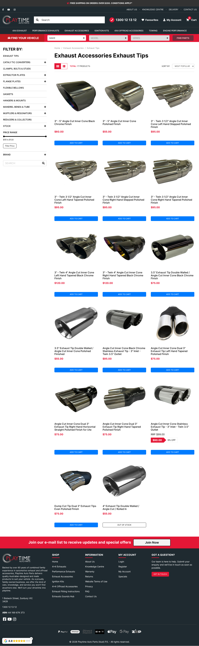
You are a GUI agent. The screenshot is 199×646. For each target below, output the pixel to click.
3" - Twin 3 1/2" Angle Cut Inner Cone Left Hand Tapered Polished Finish (74, 199)
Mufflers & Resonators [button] (17, 113)
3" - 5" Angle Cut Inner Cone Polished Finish (119, 123)
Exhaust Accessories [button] (77, 30)
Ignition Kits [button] (102, 30)
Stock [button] (7, 126)
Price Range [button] (10, 132)
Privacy (89, 586)
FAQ (87, 591)
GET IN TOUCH (160, 574)
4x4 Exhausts (59, 566)
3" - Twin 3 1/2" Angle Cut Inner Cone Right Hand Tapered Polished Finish (171, 199)
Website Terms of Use (96, 581)
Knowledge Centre (94, 566)
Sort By (166, 66)
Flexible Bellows (13, 87)
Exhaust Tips (11, 56)
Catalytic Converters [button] (16, 62)
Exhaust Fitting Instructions (66, 591)
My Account (124, 571)
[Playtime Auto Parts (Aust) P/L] (15, 20)
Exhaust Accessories (62, 576)
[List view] (64, 66)
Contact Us (91, 596)
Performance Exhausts (63, 571)
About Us (90, 561)
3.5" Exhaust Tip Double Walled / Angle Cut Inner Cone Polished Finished (73, 351)
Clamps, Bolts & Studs (17, 68)
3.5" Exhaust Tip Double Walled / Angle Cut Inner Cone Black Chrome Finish (172, 275)
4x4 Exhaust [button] (19, 30)
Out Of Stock (124, 525)
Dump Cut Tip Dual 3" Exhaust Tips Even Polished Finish (75, 507)
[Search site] (37, 19)
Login (121, 561)
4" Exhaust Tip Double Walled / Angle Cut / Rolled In (121, 507)
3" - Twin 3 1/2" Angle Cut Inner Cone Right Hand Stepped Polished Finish (123, 199)
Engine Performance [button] (175, 30)
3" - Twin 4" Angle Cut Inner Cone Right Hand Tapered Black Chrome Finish (123, 275)
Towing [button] (153, 30)
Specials (122, 576)
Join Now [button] (152, 542)
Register (122, 566)
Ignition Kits (58, 581)
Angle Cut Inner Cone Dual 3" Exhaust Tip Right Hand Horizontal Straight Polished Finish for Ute (74, 426)
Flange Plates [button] (12, 81)
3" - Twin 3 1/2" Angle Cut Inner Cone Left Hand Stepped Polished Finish (171, 124)
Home (55, 561)
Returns (89, 576)
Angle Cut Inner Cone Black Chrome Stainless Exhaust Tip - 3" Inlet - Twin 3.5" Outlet (124, 351)
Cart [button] (193, 19)
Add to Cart (76, 143)
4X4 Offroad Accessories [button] (128, 30)
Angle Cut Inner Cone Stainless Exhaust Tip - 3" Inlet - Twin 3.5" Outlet (170, 426)
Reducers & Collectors (17, 119)
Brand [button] (7, 154)
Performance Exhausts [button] (45, 30)
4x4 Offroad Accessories (65, 586)
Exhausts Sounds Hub (63, 596)
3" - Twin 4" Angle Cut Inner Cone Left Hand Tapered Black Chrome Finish (74, 275)
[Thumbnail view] (57, 66)
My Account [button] (173, 19)
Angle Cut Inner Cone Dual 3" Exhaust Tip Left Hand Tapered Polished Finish (169, 351)
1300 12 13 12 (126, 20)
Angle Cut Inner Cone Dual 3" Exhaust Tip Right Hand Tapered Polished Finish (122, 426)
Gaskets (8, 94)
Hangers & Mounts (14, 100)
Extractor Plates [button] (14, 75)
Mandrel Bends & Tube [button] (16, 107)
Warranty (89, 571)
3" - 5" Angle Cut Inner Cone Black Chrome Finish (74, 123)
